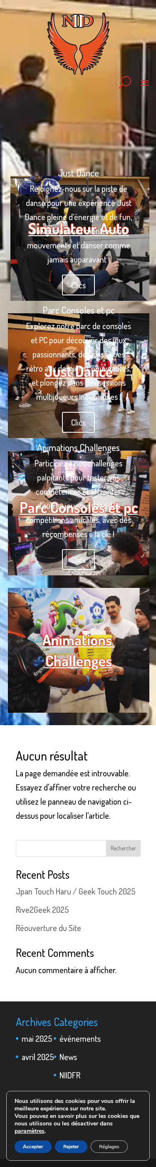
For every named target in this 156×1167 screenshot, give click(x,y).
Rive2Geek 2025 (42, 909)
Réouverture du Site (48, 927)
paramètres (30, 1131)
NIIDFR (69, 1075)
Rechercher (123, 848)
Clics (78, 559)
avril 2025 (38, 1056)
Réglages (109, 1146)
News (68, 1056)
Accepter (33, 1146)
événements (80, 1038)
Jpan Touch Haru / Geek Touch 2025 (75, 891)
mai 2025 (37, 1038)
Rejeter (71, 1146)
